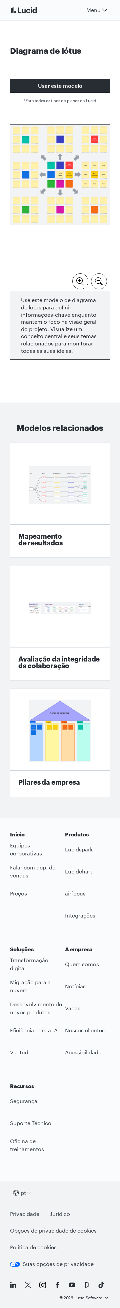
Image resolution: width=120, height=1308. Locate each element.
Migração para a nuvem (30, 986)
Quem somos (82, 964)
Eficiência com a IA (34, 1030)
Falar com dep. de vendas (32, 871)
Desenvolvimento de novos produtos (36, 1008)
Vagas (72, 1008)
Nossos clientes (85, 1030)
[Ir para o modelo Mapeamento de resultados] (60, 500)
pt (23, 1193)
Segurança (23, 1101)
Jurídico (60, 1214)
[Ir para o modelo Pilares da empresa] (60, 743)
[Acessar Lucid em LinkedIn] (13, 1285)
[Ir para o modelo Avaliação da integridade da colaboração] (60, 623)
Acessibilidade (83, 1052)
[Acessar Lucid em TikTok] (101, 1285)
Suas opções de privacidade (58, 1264)
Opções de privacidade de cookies (53, 1230)
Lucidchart (78, 871)
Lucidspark (79, 849)
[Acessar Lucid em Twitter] (28, 1285)
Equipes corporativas (26, 849)
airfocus (75, 893)
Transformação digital (29, 964)
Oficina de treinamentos (27, 1145)
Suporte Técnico (30, 1123)
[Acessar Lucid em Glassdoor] (86, 1285)
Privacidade (24, 1214)
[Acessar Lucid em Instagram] (42, 1285)
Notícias (75, 986)
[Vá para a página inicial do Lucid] (32, 10)
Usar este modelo (60, 85)
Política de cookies (33, 1247)
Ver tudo (21, 1052)
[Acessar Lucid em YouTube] (72, 1285)
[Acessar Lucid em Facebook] (57, 1285)
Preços (18, 893)
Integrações (80, 915)
